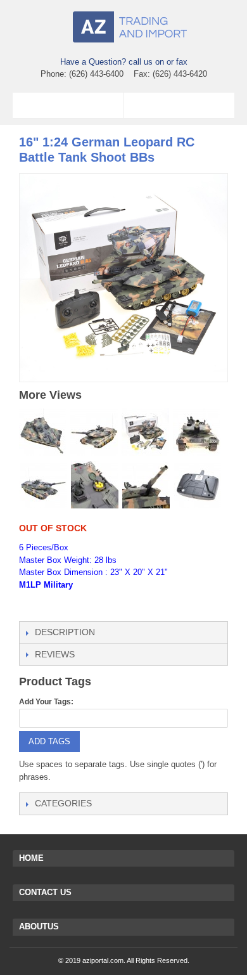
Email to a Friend (31, 608)
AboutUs (39, 926)
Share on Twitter (82, 608)
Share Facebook (57, 608)
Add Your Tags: (46, 701)
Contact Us (45, 892)
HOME (31, 858)
